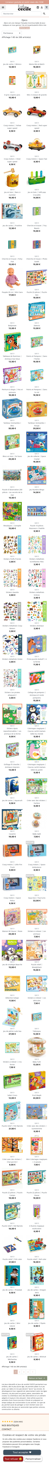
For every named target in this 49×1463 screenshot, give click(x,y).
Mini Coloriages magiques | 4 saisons (36, 1159)
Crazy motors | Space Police (12, 898)
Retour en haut (37, 1378)
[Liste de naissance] (37, 7)
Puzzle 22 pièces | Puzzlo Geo (37, 292)
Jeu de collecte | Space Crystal (37, 456)
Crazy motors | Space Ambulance (36, 864)
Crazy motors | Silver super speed (12, 159)
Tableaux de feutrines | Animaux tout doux (12, 356)
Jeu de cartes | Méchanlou (12, 1356)
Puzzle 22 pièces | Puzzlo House (37, 1192)
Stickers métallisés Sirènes (36, 592)
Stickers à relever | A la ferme (12, 1062)
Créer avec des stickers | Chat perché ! (12, 1159)
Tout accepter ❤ (22, 1452)
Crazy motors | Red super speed (37, 125)
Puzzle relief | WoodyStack (36, 964)
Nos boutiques (10, 1425)
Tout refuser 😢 (13, 1459)
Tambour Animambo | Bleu (12, 423)
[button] (24, 28)
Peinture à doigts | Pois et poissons (12, 389)
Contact (6, 1429)
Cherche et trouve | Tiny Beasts (37, 225)
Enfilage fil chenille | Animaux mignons (12, 764)
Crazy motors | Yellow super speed (12, 125)
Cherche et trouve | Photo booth (36, 259)
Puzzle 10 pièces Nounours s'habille (36, 525)
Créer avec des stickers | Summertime (37, 1126)
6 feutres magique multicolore (36, 1226)
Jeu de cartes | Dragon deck (37, 1290)
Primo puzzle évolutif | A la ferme (37, 659)
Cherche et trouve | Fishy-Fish (12, 259)
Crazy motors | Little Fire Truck (12, 864)
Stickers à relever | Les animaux (37, 931)
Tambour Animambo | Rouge (37, 423)
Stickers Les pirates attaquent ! (12, 692)
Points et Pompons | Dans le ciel (36, 389)
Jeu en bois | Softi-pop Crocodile (37, 192)
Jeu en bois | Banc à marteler (12, 192)
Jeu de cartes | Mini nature (12, 1323)
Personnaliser (33, 1459)
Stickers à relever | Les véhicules (37, 998)
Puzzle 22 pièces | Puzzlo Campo (12, 1192)
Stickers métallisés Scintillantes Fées (36, 559)
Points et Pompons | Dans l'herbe (36, 356)
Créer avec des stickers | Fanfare (37, 800)
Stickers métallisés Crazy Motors (12, 625)
